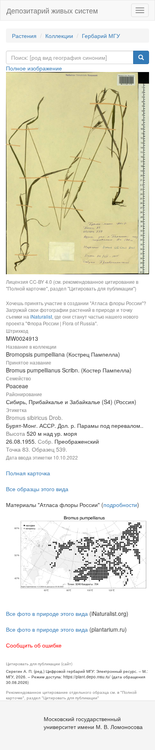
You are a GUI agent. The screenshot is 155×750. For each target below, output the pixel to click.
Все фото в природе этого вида (47, 613)
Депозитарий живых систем (52, 10)
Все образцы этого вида (37, 489)
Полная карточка (28, 473)
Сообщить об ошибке (34, 645)
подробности (120, 505)
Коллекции (59, 36)
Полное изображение (34, 68)
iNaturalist (41, 316)
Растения (24, 36)
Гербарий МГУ (101, 36)
